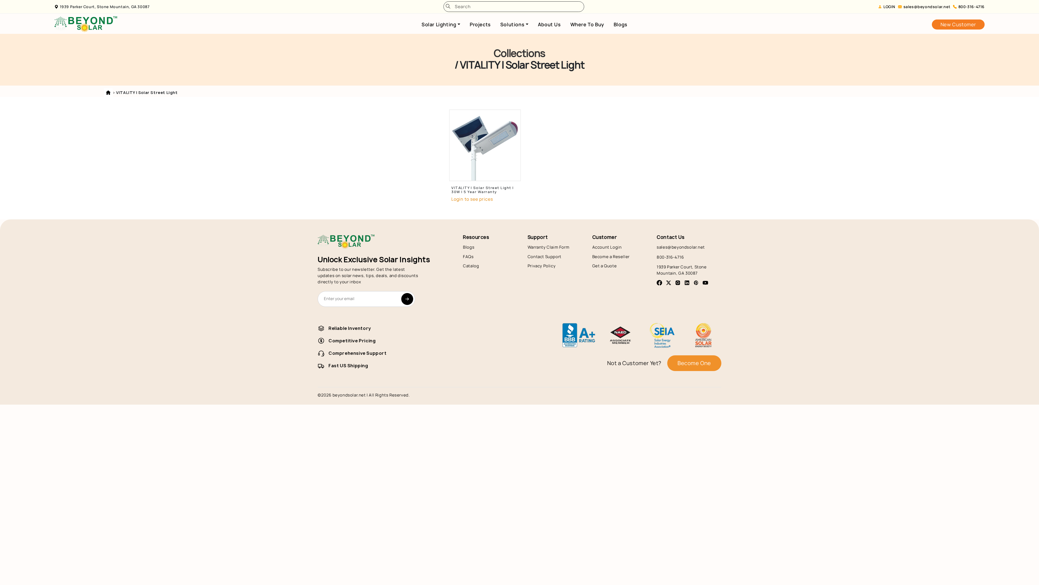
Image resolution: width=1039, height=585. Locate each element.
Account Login (607, 247)
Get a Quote (604, 266)
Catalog (471, 266)
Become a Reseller (611, 256)
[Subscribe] (407, 299)
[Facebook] (659, 282)
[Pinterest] (696, 282)
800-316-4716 (971, 6)
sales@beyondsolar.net (927, 6)
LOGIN (889, 6)
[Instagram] (677, 282)
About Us (549, 24)
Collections (519, 53)
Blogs (620, 24)
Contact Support (544, 256)
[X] (668, 282)
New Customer (958, 24)
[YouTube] (705, 282)
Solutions (512, 24)
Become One (694, 363)
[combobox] (516, 6)
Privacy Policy (541, 266)
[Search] (448, 7)
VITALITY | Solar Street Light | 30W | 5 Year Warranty (482, 190)
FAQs (468, 256)
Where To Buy (587, 24)
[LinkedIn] (687, 282)
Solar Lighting (439, 24)
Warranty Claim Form (548, 247)
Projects (480, 24)
